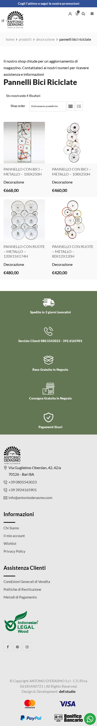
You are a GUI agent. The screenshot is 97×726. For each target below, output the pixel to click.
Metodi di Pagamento (20, 597)
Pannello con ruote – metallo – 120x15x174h (24, 251)
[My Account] (70, 12)
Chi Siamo (11, 528)
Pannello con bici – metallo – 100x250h (23, 171)
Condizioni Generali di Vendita (27, 581)
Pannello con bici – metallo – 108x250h (71, 171)
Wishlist (10, 543)
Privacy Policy (14, 551)
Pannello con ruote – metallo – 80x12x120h (72, 251)
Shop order (18, 106)
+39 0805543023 (22, 482)
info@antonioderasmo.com (30, 497)
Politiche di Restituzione (22, 589)
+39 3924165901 (22, 489)
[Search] (83, 12)
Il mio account (14, 536)
